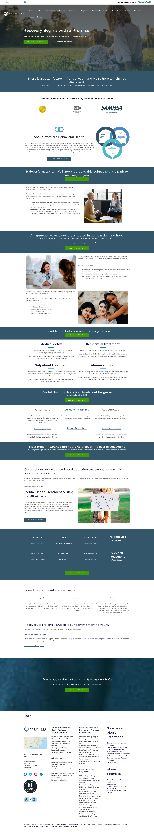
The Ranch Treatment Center (61, 739)
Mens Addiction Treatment (88, 746)
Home (31, 11)
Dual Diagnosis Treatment (88, 739)
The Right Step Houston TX (61, 748)
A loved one (77, 598)
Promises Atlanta (90, 553)
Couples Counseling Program (89, 785)
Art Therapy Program (86, 778)
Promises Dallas (63, 553)
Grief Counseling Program (88, 816)
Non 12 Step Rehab (85, 752)
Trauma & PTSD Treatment (111, 410)
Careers (31, 17)
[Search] (25, 2)
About (38, 11)
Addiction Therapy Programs (89, 737)
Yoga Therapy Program (87, 812)
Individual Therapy (85, 805)
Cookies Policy (44, 826)
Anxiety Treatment (77, 409)
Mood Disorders (77, 428)
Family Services (112, 762)
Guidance (137, 11)
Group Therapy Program (87, 803)
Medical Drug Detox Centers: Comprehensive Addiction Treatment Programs (117, 749)
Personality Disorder (42, 410)
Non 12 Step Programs (42, 429)
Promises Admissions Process (55, 11)
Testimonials (111, 784)
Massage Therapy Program (88, 814)
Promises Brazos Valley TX (60, 750)
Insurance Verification (59, 780)
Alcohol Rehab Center (86, 754)
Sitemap (74, 826)
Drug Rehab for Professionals (89, 750)
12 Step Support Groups (87, 776)
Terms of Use (33, 826)
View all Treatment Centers (61, 752)
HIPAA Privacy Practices (94, 824)
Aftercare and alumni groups (34, 646)
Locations (72, 11)
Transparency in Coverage (60, 826)
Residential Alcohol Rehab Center (118, 754)
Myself (41, 598)
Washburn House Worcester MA (62, 737)
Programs (84, 11)
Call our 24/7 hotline (35, 41)
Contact (40, 17)
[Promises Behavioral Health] (14, 14)
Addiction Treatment (99, 11)
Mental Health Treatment (120, 11)
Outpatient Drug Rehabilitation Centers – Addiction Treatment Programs (118, 758)
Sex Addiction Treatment (111, 429)
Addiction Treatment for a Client (62, 773)
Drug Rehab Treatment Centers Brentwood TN (68, 824)
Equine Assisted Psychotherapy (90, 796)
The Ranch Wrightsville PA (60, 741)
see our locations (35, 519)
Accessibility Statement (112, 824)
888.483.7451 (144, 2)
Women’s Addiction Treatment (90, 748)
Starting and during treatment (35, 634)
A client (112, 598)
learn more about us (59, 158)
